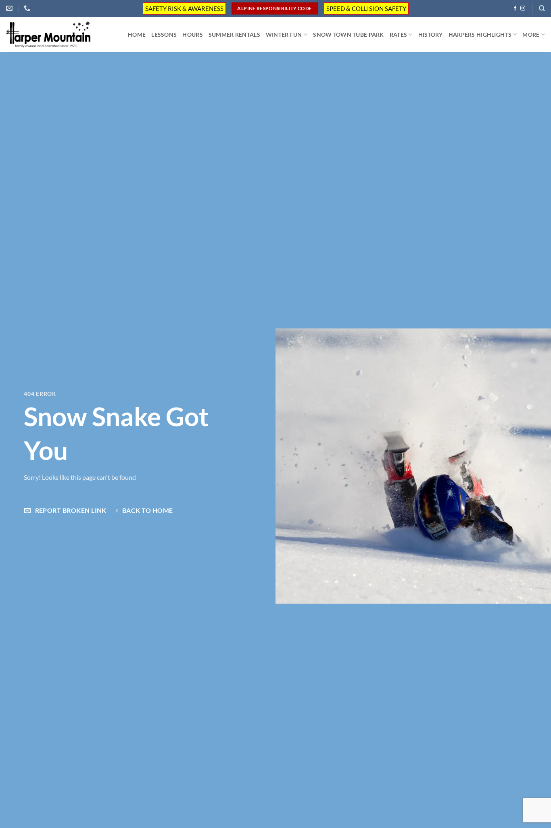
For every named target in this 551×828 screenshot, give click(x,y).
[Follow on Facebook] (515, 8)
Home (137, 34)
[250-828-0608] (28, 8)
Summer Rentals (234, 34)
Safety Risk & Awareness (184, 8)
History (430, 34)
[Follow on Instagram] (522, 8)
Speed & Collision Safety (366, 8)
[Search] (542, 8)
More (530, 34)
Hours (192, 34)
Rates (398, 34)
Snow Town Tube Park (348, 34)
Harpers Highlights (480, 34)
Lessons (164, 34)
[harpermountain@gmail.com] (10, 8)
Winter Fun (284, 34)
